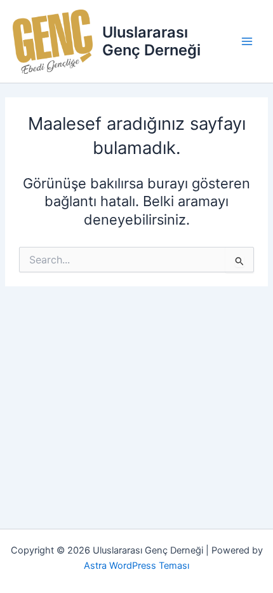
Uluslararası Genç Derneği (151, 41)
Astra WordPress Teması (136, 565)
